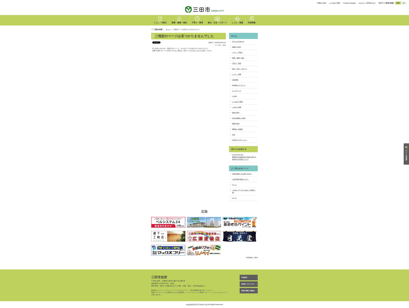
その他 (234, 96)
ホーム (168, 29)
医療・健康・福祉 (179, 23)
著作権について (156, 290)
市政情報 (252, 23)
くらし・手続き (160, 23)
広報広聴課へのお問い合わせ (242, 174)
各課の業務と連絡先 (248, 290)
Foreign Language (349, 3)
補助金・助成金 (237, 129)
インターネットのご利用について (197, 292)
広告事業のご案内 (252, 257)
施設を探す (236, 113)
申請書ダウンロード (239, 85)
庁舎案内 (244, 277)
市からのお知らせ (238, 41)
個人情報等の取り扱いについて (201, 290)
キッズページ (236, 91)
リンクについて (169, 290)
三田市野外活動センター (240, 179)
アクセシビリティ (183, 290)
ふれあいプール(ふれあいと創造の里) (243, 191)
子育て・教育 (197, 23)
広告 (233, 134)
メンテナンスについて (218, 292)
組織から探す (322, 3)
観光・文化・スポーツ (217, 23)
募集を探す (236, 123)
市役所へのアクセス (248, 284)
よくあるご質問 (335, 3)
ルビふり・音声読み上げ (367, 3)
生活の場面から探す (239, 118)
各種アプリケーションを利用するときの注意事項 (167, 292)
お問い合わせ (155, 295)
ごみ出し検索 (236, 107)
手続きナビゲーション (239, 140)
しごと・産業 (237, 23)
